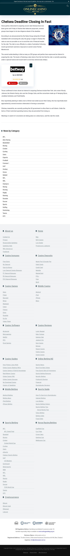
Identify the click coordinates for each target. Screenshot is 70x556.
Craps (5, 307)
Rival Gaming (7, 343)
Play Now (13, 83)
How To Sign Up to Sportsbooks (46, 395)
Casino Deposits (45, 255)
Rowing (5, 190)
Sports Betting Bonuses (43, 373)
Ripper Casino (40, 349)
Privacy (5, 240)
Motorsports (7, 467)
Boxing (5, 146)
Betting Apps (7, 398)
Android (38, 292)
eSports (5, 452)
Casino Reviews (45, 325)
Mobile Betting (11, 389)
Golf (4, 166)
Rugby (5, 193)
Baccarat (5, 298)
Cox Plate (39, 431)
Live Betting (39, 401)
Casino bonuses (12, 255)
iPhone (38, 298)
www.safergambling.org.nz (46, 531)
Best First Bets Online (43, 368)
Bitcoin (5, 503)
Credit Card (39, 267)
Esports (5, 157)
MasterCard (39, 273)
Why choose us (8, 249)
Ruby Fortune (40, 334)
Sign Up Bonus (7, 267)
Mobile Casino (44, 286)
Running (5, 195)
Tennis (5, 213)
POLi (37, 276)
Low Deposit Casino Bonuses (12, 270)
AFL (4, 137)
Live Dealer (39, 243)
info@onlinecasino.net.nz (38, 540)
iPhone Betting (7, 404)
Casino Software (12, 325)
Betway (38, 346)
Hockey (5, 169)
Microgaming (7, 334)
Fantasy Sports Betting (10, 455)
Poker (5, 295)
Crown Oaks (39, 434)
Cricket (5, 148)
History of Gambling (9, 385)
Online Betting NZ (45, 359)
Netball (5, 175)
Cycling (5, 151)
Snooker (5, 198)
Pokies (5, 310)
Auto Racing (6, 140)
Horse (5, 172)
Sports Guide (43, 389)
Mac (37, 237)
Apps (37, 301)
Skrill (37, 282)
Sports (5, 204)
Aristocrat (6, 331)
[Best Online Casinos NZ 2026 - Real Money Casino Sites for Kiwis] (35, 9)
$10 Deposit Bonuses (10, 279)
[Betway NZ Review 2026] (17, 72)
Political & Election (42, 379)
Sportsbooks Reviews (43, 385)
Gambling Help (7, 246)
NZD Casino (39, 240)
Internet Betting (41, 398)
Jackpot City (40, 340)
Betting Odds (40, 416)
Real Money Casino (9, 373)
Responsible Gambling (10, 243)
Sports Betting (11, 423)
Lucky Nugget (40, 331)
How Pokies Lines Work (10, 365)
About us (9, 231)
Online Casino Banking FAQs (12, 368)
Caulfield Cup (40, 429)
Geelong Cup (40, 437)
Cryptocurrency (12, 497)
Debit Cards (39, 264)
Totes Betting (40, 413)
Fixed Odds (39, 419)
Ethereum (6, 509)
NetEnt (5, 337)
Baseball (5, 434)
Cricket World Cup (10, 443)
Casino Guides (11, 359)
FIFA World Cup (9, 487)
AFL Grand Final (9, 431)
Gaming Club (40, 337)
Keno (4, 292)
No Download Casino (9, 382)
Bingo (4, 301)
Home (40, 231)
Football (5, 160)
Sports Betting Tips (42, 407)
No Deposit (6, 264)
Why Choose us (43, 552)
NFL (4, 178)
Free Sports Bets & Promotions (46, 371)
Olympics (6, 184)
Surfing (5, 207)
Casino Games (11, 286)
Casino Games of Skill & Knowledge (14, 371)
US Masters (8, 461)
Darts (4, 154)
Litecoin (5, 512)
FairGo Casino (40, 352)
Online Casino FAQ (9, 376)
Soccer (5, 201)
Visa (37, 279)
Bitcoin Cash (7, 506)
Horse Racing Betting (47, 423)
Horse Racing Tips (43, 410)
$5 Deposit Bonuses (9, 276)
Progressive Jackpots (43, 246)
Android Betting (8, 395)
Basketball (6, 143)
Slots (4, 312)
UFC (4, 216)
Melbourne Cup (40, 440)
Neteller (38, 270)
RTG (4, 340)
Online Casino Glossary (10, 379)
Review (24, 83)
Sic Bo (5, 318)
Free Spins (6, 261)
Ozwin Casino (40, 355)
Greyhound (6, 464)
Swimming (6, 210)
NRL (4, 181)
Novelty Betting (41, 376)
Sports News (40, 365)
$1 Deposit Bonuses (9, 273)
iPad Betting (7, 401)
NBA (4, 470)
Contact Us (6, 237)
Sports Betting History (43, 404)
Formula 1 (6, 163)
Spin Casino (39, 343)
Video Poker (7, 321)
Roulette (5, 315)
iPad (37, 295)
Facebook (6, 252)
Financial (38, 382)
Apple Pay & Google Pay (43, 261)
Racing (5, 187)
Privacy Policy (33, 552)
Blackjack (6, 304)
